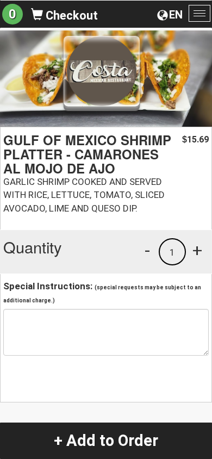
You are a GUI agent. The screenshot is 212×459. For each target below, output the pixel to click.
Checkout (70, 15)
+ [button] (197, 250)
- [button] (147, 250)
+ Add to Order (106, 440)
